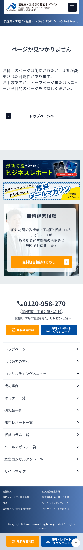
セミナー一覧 (15, 398)
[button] (72, 7)
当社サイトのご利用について (56, 508)
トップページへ (41, 116)
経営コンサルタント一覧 (23, 459)
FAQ (5, 503)
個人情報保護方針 (51, 491)
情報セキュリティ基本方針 (16, 497)
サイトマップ (15, 471)
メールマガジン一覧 (20, 446)
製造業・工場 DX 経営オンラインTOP (28, 21)
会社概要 (7, 491)
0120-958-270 (45, 303)
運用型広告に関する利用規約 (17, 508)
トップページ (15, 349)
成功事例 (11, 385)
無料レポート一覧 (18, 422)
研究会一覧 (13, 410)
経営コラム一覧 (16, 434)
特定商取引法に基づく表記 (55, 497)
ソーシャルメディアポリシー (56, 503)
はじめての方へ (16, 361)
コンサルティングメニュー (25, 373)
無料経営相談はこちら (39, 262)
